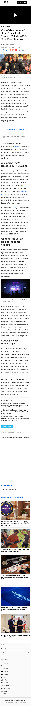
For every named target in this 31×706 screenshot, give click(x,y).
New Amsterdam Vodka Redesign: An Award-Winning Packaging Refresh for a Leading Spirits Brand (14, 609)
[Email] (19, 50)
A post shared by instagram (17, 129)
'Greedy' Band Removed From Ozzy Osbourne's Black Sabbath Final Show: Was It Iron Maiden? (15, 411)
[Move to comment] (23, 50)
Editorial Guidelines (22, 437)
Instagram (18, 146)
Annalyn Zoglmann (8, 44)
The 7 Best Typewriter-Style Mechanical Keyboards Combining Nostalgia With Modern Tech (15, 577)
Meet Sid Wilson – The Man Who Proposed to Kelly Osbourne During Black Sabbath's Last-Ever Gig (15, 418)
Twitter (14, 208)
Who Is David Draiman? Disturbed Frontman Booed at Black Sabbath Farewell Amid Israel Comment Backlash (15, 405)
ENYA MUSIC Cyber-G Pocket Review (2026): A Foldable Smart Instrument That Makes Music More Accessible (15, 523)
